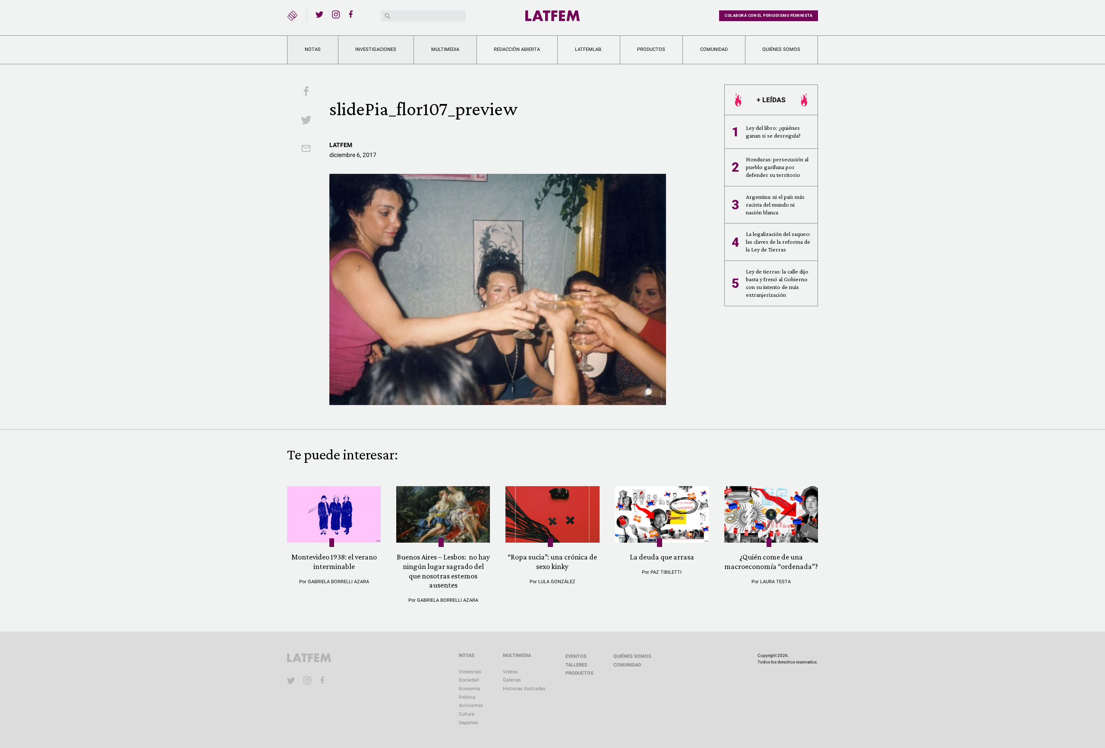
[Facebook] (352, 14)
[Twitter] (319, 14)
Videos (510, 672)
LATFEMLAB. (589, 49)
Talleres (576, 665)
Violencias (470, 672)
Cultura (466, 714)
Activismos (471, 705)
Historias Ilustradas (524, 688)
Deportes (468, 723)
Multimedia (445, 49)
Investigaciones (375, 49)
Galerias (512, 680)
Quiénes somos (781, 49)
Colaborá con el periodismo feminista (768, 15)
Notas (313, 49)
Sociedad (469, 680)
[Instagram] (336, 14)
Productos (651, 49)
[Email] (306, 149)
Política (467, 697)
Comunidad (714, 49)
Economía (469, 688)
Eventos (576, 656)
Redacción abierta (517, 49)
